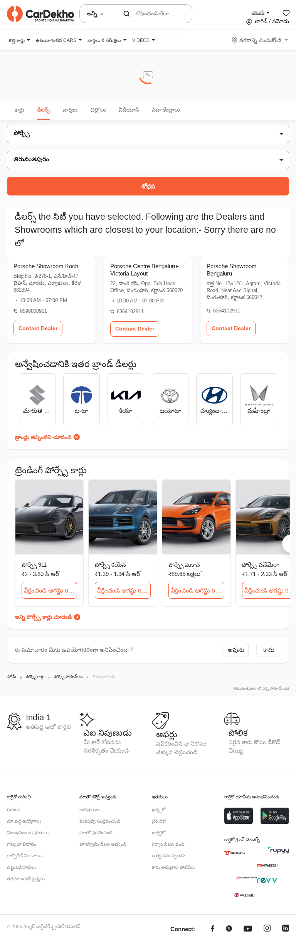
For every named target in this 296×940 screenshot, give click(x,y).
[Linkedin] (285, 929)
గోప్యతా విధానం (21, 844)
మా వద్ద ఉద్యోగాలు (24, 821)
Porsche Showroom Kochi (46, 266)
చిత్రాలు (98, 110)
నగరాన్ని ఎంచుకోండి (260, 40)
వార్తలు (70, 110)
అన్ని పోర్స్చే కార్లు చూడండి (43, 617)
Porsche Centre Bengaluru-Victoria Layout (144, 270)
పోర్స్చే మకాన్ (184, 564)
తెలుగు (258, 12)
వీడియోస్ (129, 110)
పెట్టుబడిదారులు (21, 867)
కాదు (268, 649)
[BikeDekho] (234, 853)
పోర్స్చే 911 (34, 564)
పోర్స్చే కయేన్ (110, 564)
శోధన (148, 186)
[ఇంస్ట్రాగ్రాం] (267, 929)
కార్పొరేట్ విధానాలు (24, 855)
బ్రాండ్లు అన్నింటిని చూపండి (43, 437)
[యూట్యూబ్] (248, 929)
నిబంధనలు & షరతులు (28, 832)
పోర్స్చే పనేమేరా (260, 564)
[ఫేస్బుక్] (212, 929)
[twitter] (229, 929)
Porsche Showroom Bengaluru (232, 270)
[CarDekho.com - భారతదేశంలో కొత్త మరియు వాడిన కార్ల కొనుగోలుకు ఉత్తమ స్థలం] (40, 14)
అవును (236, 649)
